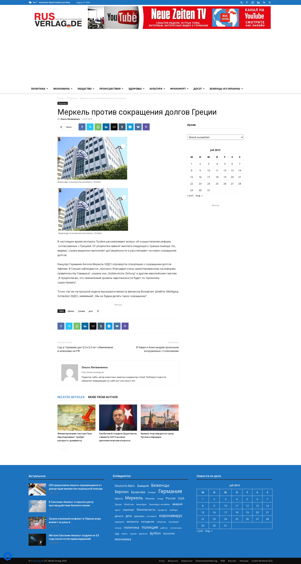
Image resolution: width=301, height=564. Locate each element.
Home (60, 98)
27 (232, 183)
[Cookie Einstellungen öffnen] (7, 559)
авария (177, 504)
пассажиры (173, 521)
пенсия (118, 528)
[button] (241, 2)
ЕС (98, 311)
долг (91, 311)
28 (239, 183)
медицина (119, 521)
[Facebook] (246, 2)
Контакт (232, 560)
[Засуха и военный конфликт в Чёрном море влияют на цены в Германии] (37, 523)
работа (164, 527)
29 (191, 190)
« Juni (190, 195)
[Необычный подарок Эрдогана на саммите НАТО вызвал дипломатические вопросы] (118, 418)
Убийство (129, 504)
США (181, 498)
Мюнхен (150, 498)
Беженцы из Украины (225, 88)
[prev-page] (59, 447)
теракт (124, 533)
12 (224, 170)
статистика (176, 528)
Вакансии (173, 560)
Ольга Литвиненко (70, 119)
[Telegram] (130, 126)
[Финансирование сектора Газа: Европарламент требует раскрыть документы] (76, 418)
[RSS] (264, 2)
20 (232, 177)
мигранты (133, 521)
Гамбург (152, 492)
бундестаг (162, 510)
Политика (38, 88)
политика (131, 527)
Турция (118, 504)
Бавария (143, 486)
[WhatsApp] (98, 126)
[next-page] (65, 447)
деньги (119, 516)
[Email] (114, 126)
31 (208, 190)
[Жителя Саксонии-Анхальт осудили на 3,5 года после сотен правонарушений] (37, 540)
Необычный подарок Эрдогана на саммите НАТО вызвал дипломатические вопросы (118, 437)
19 (224, 177)
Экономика (61, 88)
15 (191, 177)
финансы (143, 533)
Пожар (160, 498)
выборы (174, 509)
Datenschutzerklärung (206, 560)
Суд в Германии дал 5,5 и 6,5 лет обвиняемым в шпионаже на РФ (85, 349)
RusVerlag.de (37, 560)
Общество (85, 88)
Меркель (134, 498)
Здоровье (135, 88)
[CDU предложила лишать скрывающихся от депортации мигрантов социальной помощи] (37, 489)
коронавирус (171, 515)
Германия (170, 491)
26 (224, 183)
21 (239, 177)
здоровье (139, 516)
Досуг (198, 88)
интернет (152, 516)
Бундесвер (138, 492)
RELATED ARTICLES (71, 397)
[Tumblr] (122, 126)
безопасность (146, 510)
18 (217, 177)
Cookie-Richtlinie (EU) (262, 560)
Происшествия (110, 88)
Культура (156, 88)
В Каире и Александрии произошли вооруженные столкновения (157, 349)
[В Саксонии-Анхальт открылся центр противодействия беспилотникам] (37, 506)
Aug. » (199, 195)
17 (208, 177)
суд (117, 533)
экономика (123, 539)
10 (208, 170)
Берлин (122, 491)
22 (191, 183)
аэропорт (128, 509)
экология (169, 533)
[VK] (138, 126)
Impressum (186, 560)
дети (129, 516)
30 (200, 190)
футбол (155, 533)
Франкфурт (178, 88)
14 (239, 170)
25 (217, 183)
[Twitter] (269, 2)
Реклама (244, 560)
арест (118, 509)
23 (200, 183)
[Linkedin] (258, 2)
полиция (150, 527)
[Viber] (146, 126)
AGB (223, 560)
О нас (162, 560)
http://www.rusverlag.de (93, 372)
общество (161, 521)
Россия (170, 498)
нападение (147, 521)
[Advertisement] (150, 58)
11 (217, 170)
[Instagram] (252, 2)
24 (208, 183)
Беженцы (160, 485)
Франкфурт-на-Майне (159, 504)
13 (232, 170)
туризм (133, 533)
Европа (119, 498)
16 (200, 177)
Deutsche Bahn (125, 486)
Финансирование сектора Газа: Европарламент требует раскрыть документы (74, 437)
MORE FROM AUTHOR (103, 397)
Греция (81, 311)
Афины (71, 311)
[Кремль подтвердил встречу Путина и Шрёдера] (160, 418)
